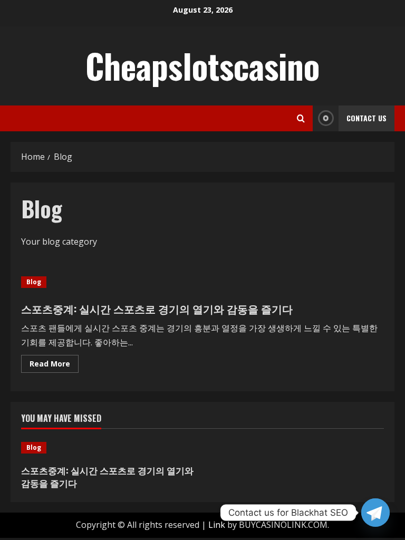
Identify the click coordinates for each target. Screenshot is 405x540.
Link (216, 525)
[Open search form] (301, 118)
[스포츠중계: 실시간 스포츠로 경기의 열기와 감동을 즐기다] (109, 447)
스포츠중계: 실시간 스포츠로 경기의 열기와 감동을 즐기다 (157, 308)
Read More (54, 365)
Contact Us (366, 117)
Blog (33, 281)
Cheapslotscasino (202, 65)
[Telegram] (375, 512)
